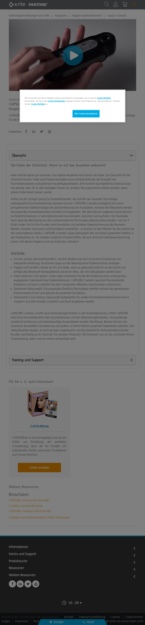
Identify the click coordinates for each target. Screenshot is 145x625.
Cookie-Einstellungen (56, 101)
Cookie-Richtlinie (104, 98)
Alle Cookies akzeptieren (86, 113)
